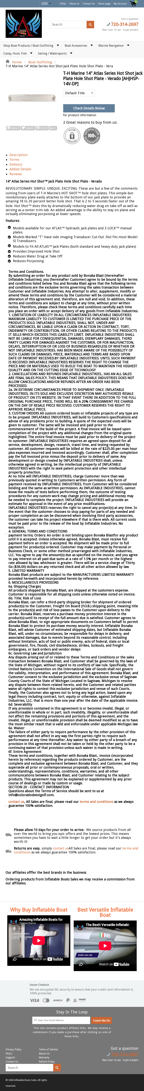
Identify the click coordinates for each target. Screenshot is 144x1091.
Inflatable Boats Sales (25, 1080)
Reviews (15, 174)
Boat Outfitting (40, 62)
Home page (104, 3)
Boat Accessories (76, 45)
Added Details (20, 169)
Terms (14, 160)
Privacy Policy (13, 1049)
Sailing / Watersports (52, 53)
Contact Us (89, 3)
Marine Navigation (111, 45)
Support (10, 1057)
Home (16, 62)
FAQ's (9, 1053)
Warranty (44, 1057)
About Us (74, 3)
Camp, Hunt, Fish (15, 53)
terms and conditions (97, 802)
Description (18, 155)
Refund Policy (47, 1061)
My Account (120, 3)
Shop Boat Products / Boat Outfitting (28, 45)
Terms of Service (48, 1049)
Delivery (15, 164)
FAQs (63, 3)
